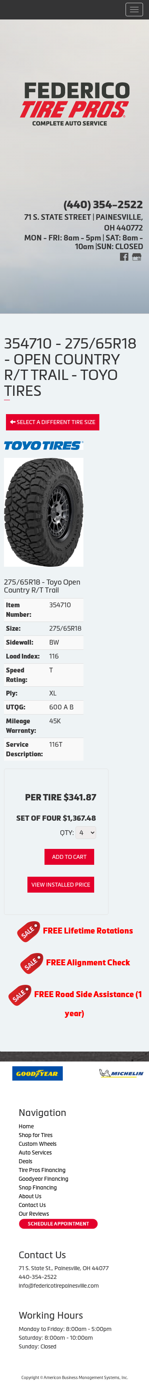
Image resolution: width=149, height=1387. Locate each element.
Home (26, 1126)
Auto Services (35, 1152)
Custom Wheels (37, 1144)
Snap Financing (38, 1187)
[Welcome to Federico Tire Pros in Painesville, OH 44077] (75, 103)
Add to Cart (69, 857)
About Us (30, 1196)
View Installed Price (60, 884)
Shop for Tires (35, 1135)
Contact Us (32, 1205)
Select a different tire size (55, 422)
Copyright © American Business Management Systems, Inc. (74, 1377)
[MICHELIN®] (100, 1072)
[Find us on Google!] (136, 256)
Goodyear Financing (43, 1179)
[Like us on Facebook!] (124, 256)
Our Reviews (34, 1214)
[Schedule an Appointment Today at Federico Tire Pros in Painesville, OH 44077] (58, 1223)
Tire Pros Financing (42, 1170)
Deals (25, 1161)
